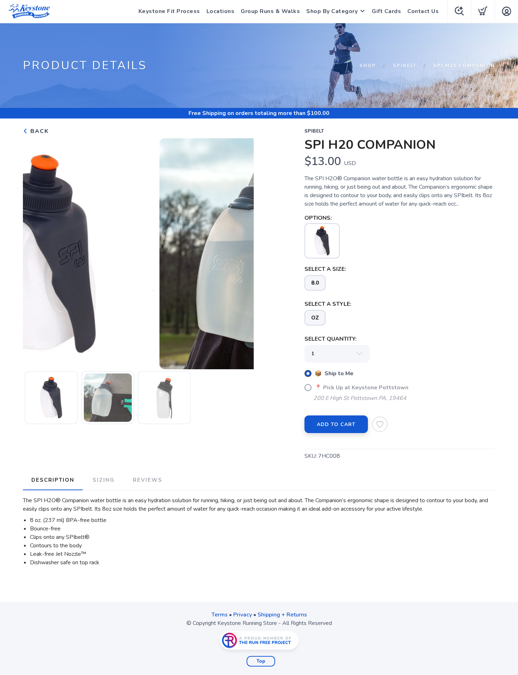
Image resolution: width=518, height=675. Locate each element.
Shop (367, 66)
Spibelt (405, 66)
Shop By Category (332, 11)
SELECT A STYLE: (327, 304)
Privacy (242, 615)
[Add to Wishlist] (380, 424)
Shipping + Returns (282, 615)
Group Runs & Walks (270, 11)
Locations (220, 11)
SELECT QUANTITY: (330, 339)
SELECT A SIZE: (325, 269)
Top (261, 661)
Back (38, 131)
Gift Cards (386, 11)
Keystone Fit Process (169, 11)
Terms (219, 615)
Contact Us (423, 11)
